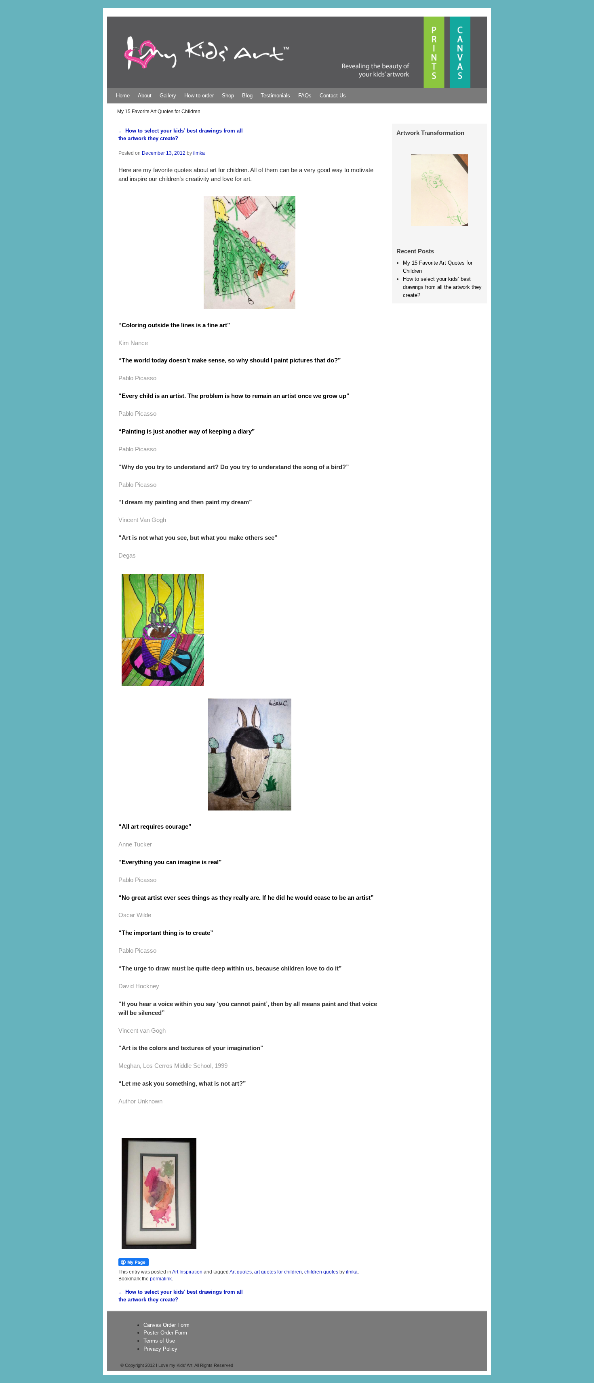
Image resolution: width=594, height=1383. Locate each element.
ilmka (199, 153)
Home (123, 96)
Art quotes (241, 1271)
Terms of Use (159, 1341)
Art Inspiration (187, 1271)
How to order (199, 96)
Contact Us (333, 96)
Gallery (168, 96)
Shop (228, 96)
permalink (161, 1278)
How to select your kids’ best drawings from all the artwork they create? (442, 287)
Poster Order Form (165, 1333)
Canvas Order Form (166, 1325)
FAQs (305, 96)
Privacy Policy (160, 1349)
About (145, 96)
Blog (247, 96)
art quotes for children (278, 1271)
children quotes (321, 1271)
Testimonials (275, 96)
